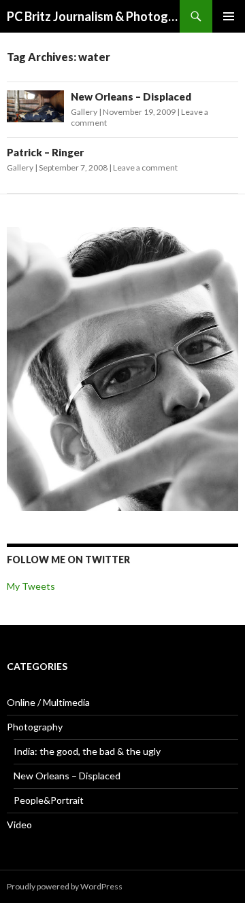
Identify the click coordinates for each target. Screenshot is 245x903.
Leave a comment (145, 167)
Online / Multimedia (48, 702)
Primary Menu (228, 16)
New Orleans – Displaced (131, 96)
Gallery (84, 112)
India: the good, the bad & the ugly (87, 751)
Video (19, 824)
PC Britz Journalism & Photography (93, 16)
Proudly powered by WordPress (64, 886)
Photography (35, 726)
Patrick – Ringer (45, 152)
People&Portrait (49, 800)
